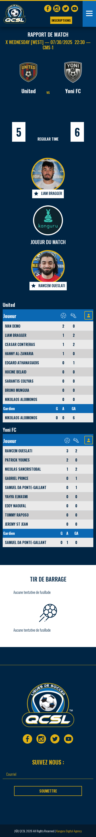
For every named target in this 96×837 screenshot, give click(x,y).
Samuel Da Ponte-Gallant (25, 487)
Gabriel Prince (16, 478)
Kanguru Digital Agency (69, 831)
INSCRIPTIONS (61, 20)
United (28, 91)
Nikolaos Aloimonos (21, 399)
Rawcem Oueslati (51, 285)
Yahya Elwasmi (16, 496)
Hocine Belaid (15, 372)
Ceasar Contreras (20, 344)
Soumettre (48, 791)
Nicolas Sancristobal (23, 469)
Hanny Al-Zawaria (19, 353)
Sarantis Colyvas (19, 381)
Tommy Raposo (17, 515)
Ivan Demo (12, 326)
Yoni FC (73, 91)
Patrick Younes (17, 460)
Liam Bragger (51, 193)
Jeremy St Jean (16, 524)
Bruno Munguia (17, 390)
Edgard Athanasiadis (22, 362)
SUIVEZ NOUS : (48, 762)
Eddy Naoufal (15, 505)
